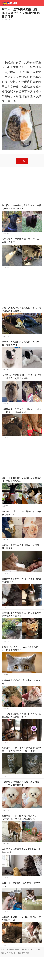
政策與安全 (13, 953)
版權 (27, 953)
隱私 (23, 953)
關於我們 (4, 953)
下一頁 (22, 161)
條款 (19, 953)
